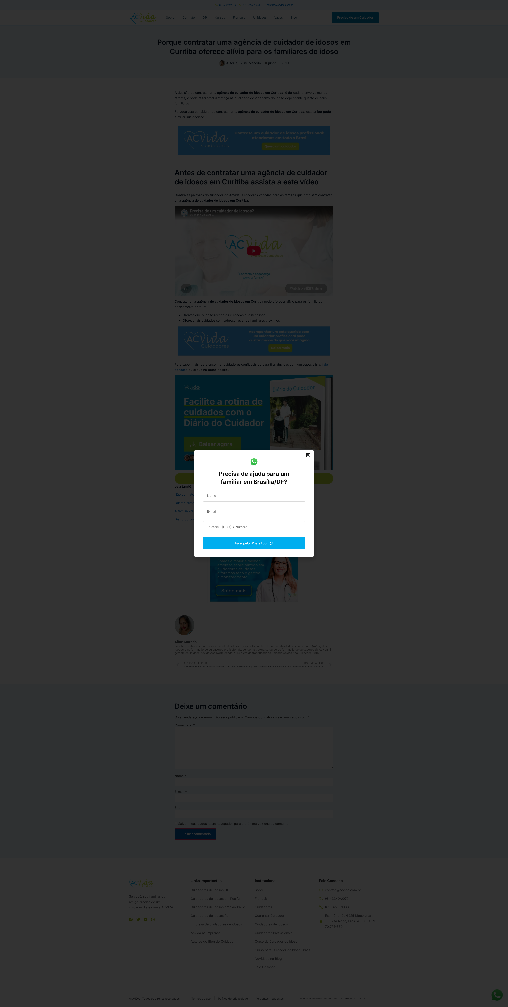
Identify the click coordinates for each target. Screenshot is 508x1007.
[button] (308, 455)
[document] (254, 503)
